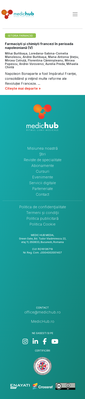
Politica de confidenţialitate (42, 207)
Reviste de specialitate (42, 160)
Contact (42, 194)
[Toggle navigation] (75, 14)
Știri (42, 154)
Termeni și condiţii (42, 212)
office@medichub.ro (42, 312)
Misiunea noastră (42, 148)
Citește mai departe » (23, 88)
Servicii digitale (42, 183)
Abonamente (42, 165)
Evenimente (42, 177)
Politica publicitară (42, 218)
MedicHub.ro (42, 321)
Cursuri (42, 171)
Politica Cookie (42, 224)
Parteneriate (42, 188)
